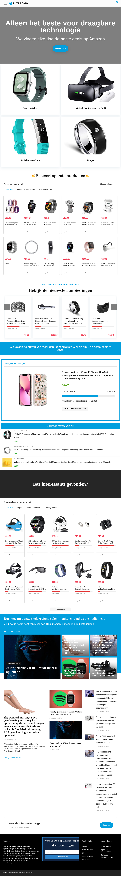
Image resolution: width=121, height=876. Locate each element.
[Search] (106, 3)
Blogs (84, 853)
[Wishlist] (111, 3)
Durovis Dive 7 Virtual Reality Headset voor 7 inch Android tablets (105, 543)
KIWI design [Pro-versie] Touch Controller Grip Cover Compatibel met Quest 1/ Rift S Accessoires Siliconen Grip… (102, 325)
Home (84, 846)
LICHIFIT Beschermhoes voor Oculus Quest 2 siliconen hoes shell (72, 322)
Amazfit (7, 264)
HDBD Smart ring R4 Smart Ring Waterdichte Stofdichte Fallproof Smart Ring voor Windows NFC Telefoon (58, 450)
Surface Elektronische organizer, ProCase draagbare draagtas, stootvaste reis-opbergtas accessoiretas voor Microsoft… (96, 375)
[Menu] (5, 3)
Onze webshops (88, 856)
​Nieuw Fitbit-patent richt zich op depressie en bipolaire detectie (106, 739)
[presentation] (7, 307)
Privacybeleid (106, 846)
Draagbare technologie (23, 446)
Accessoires (19, 458)
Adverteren (86, 859)
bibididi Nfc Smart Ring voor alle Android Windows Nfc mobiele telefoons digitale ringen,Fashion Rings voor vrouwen (46, 325)
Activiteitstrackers (22, 431)
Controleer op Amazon (85, 409)
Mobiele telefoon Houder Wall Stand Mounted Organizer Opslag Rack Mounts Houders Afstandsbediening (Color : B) (62, 462)
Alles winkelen (87, 850)
